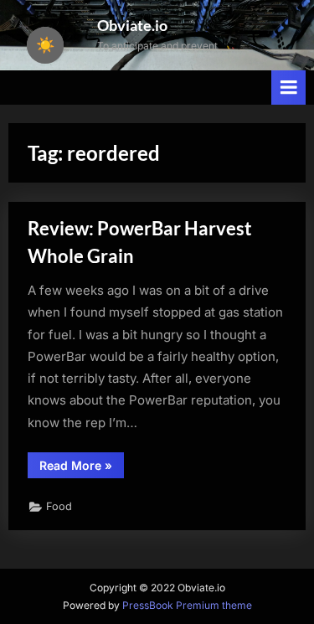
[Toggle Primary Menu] (288, 87)
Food (59, 506)
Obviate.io (132, 25)
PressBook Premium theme (187, 605)
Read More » (81, 467)
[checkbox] (45, 45)
